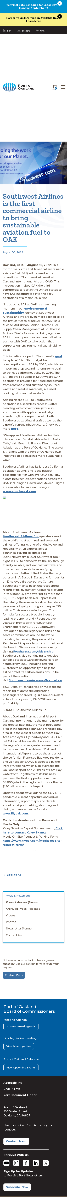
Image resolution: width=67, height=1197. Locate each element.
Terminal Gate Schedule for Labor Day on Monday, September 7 (33, 6)
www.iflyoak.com (15, 813)
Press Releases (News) (22, 902)
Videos (10, 915)
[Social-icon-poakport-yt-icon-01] (6, 1163)
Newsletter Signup (19, 928)
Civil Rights (11, 1089)
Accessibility (12, 1082)
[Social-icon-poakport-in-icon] (36, 1163)
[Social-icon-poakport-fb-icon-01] (26, 1163)
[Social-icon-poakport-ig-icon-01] (16, 1163)
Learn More (33, 21)
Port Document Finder (20, 1095)
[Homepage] (18, 90)
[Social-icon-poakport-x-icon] (46, 1163)
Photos (11, 922)
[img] (54, 87)
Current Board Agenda (21, 1026)
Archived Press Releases (23, 908)
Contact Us (14, 935)
